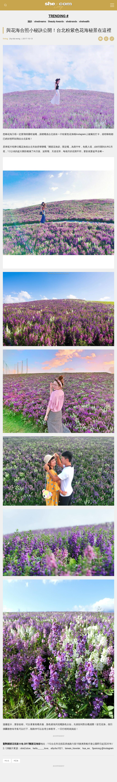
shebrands (71, 21)
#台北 (7, 761)
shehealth (84, 21)
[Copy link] (112, 38)
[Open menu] (112, 5)
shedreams (40, 21)
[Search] (5, 5)
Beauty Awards (56, 21)
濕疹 (30, 21)
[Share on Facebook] (100, 38)
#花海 (16, 761)
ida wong (16, 38)
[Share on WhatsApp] (106, 38)
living (5, 38)
